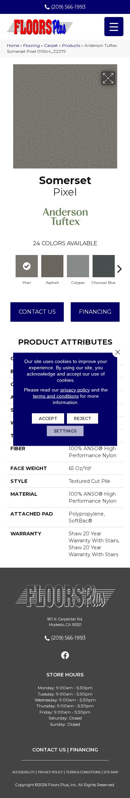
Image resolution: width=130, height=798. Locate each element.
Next (119, 265)
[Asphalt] (52, 266)
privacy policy (75, 389)
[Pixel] (27, 266)
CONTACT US (49, 750)
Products (71, 45)
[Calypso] (78, 266)
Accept (48, 418)
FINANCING (84, 750)
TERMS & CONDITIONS (83, 772)
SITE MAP (111, 772)
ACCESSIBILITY (23, 772)
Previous (10, 265)
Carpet (51, 45)
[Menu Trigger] (113, 26)
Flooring (31, 45)
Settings (65, 430)
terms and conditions (56, 395)
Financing (95, 311)
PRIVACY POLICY (50, 772)
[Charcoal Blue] (103, 266)
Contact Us (37, 311)
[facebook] (65, 655)
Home (13, 45)
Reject (82, 418)
